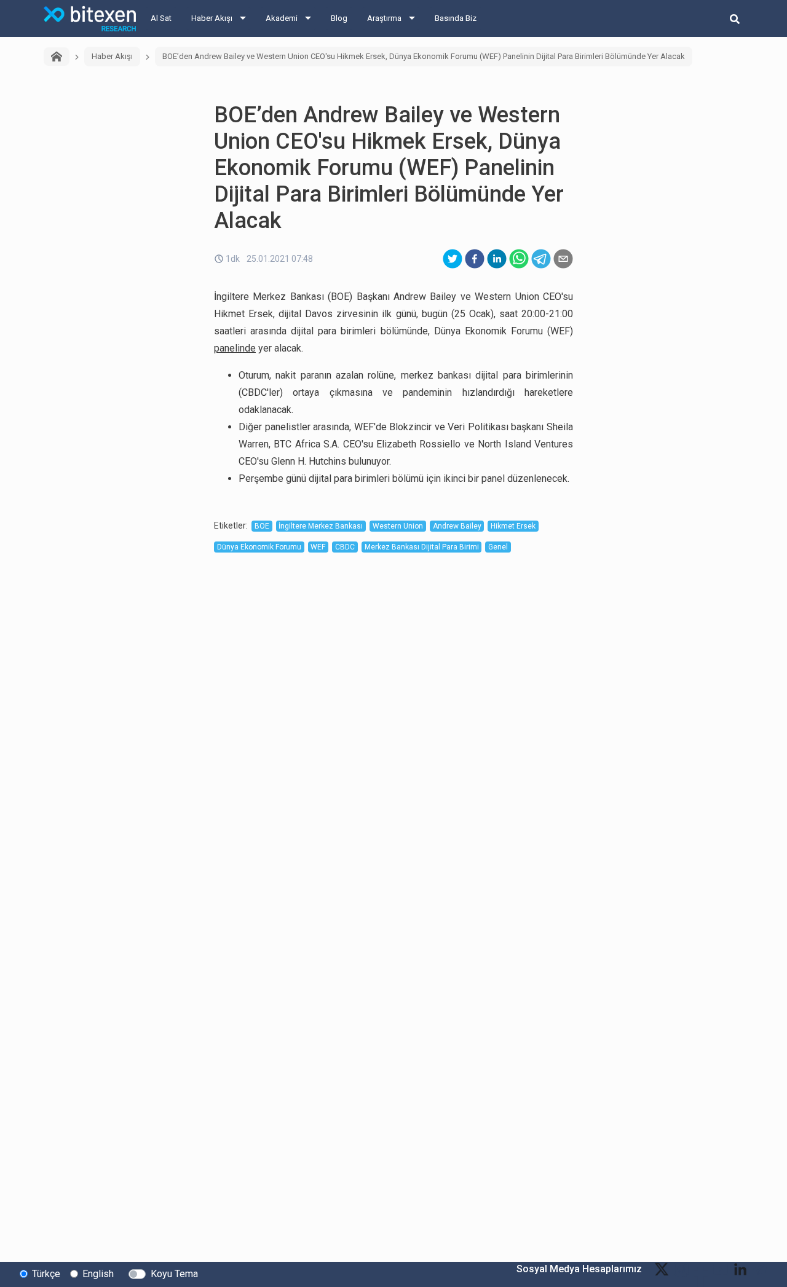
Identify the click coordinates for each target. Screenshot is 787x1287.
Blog (339, 18)
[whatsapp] (519, 259)
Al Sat (161, 18)
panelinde (235, 348)
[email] (563, 259)
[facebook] (474, 259)
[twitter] (452, 259)
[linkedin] (497, 259)
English (98, 1274)
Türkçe (46, 1274)
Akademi (282, 18)
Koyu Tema (174, 1274)
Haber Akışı (211, 18)
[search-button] (734, 18)
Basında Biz (456, 18)
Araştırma (384, 18)
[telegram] (541, 259)
